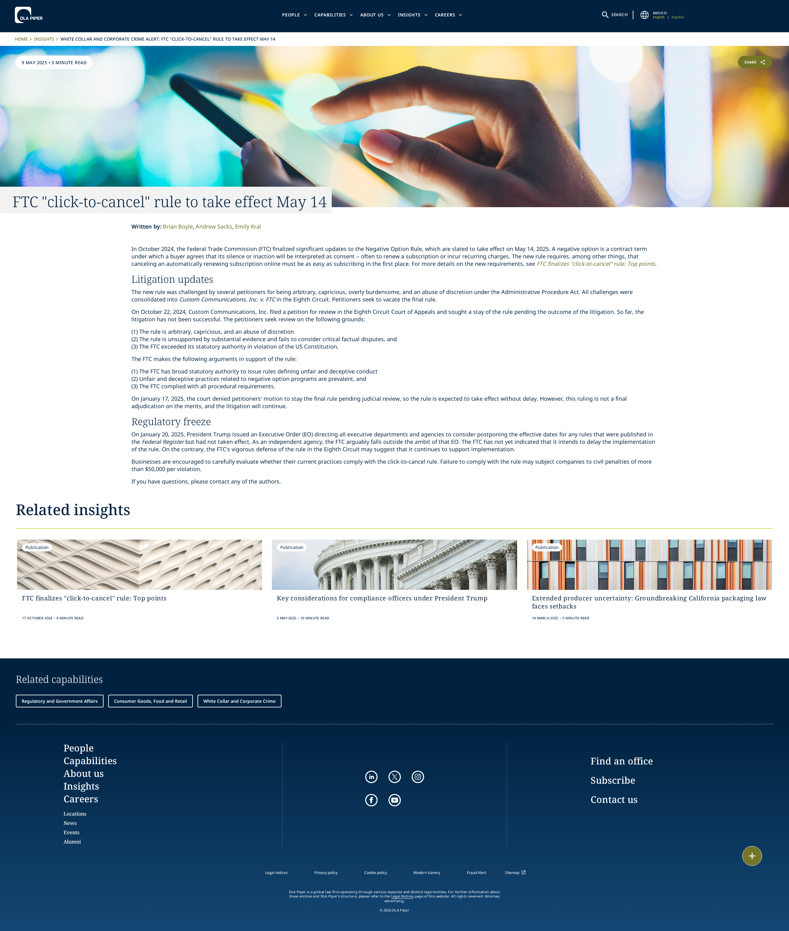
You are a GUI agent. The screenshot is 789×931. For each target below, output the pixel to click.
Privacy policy (326, 872)
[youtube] (394, 800)
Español (678, 17)
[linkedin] (371, 777)
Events (71, 832)
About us (372, 15)
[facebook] (371, 800)
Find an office (622, 761)
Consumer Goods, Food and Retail (150, 701)
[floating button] (752, 856)
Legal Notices (402, 896)
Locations (75, 813)
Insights (409, 15)
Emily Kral (248, 226)
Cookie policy (375, 872)
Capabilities (330, 15)
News (70, 823)
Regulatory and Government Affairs (60, 701)
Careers (445, 15)
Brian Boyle (178, 226)
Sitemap (512, 872)
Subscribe (613, 780)
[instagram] (418, 777)
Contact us (614, 799)
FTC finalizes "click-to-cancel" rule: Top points (596, 263)
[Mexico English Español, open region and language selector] (645, 15)
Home (21, 39)
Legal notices (276, 872)
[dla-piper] (30, 15)
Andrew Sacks (214, 226)
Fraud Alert (476, 872)
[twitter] (394, 777)
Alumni (72, 841)
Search (619, 14)
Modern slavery (426, 872)
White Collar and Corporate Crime (239, 701)
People (291, 15)
